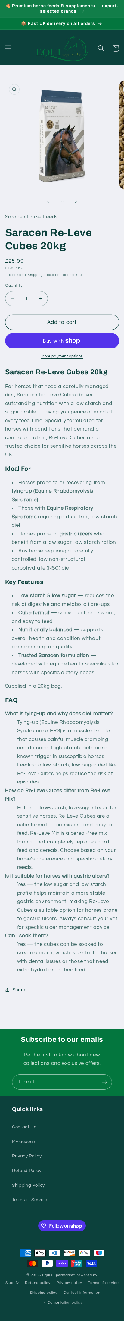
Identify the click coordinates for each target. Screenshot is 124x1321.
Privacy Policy (27, 1156)
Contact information (82, 1293)
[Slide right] (75, 201)
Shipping (35, 275)
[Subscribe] (104, 1082)
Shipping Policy (28, 1185)
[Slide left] (48, 201)
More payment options (62, 356)
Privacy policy (69, 1283)
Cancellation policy (65, 1303)
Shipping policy (43, 1293)
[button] (8, 48)
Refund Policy (27, 1170)
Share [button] (19, 989)
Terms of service (103, 1283)
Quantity (14, 285)
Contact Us (24, 1126)
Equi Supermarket (58, 1275)
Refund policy (37, 1283)
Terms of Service (29, 1199)
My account (24, 1141)
